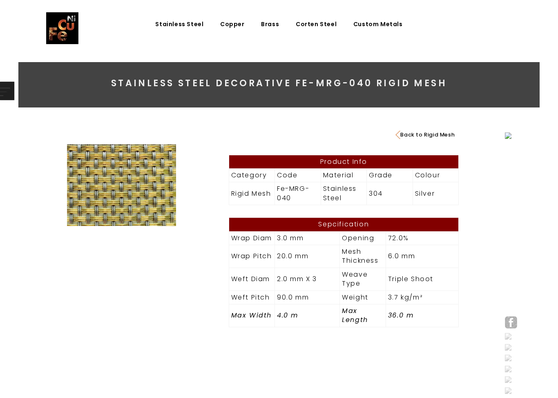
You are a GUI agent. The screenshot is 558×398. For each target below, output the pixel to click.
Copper (232, 24)
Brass (270, 24)
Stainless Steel (179, 24)
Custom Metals (378, 24)
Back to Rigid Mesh (427, 134)
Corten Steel (316, 24)
